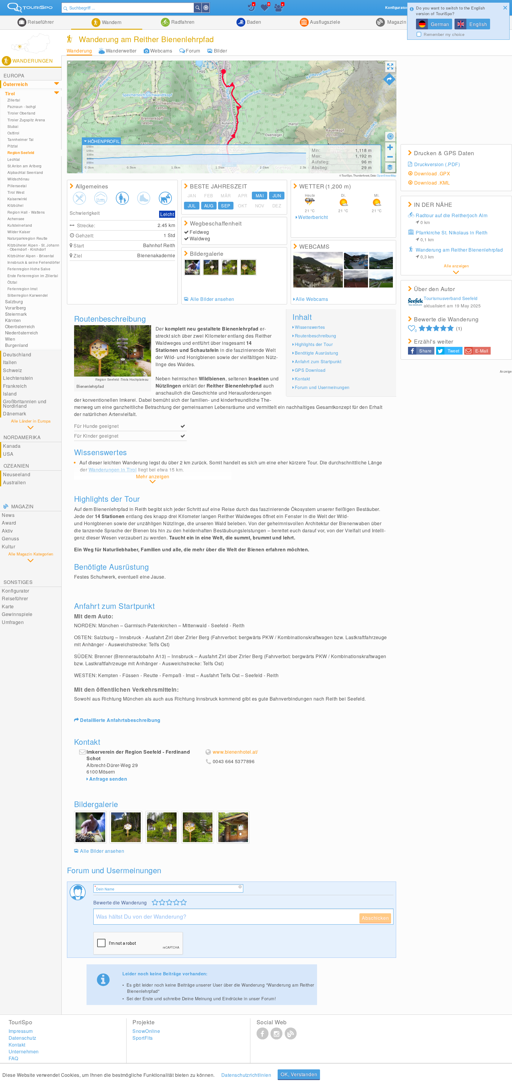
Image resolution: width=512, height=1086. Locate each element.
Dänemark (14, 413)
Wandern (111, 22)
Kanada (11, 445)
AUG (208, 205)
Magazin (396, 21)
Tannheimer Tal (20, 139)
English (478, 24)
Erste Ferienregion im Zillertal (32, 275)
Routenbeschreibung (315, 335)
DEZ (276, 205)
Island (10, 393)
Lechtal (13, 159)
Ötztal (12, 282)
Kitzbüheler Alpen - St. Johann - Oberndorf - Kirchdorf (33, 247)
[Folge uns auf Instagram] (276, 1033)
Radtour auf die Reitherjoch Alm (451, 218)
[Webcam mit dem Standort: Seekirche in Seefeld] (381, 260)
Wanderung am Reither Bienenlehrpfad (459, 253)
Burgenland (16, 345)
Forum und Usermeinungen (322, 387)
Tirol (10, 93)
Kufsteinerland (19, 225)
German (440, 24)
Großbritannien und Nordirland (25, 403)
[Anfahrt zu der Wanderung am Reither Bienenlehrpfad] (389, 79)
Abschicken (375, 917)
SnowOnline (146, 1031)
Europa (14, 75)
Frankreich (15, 385)
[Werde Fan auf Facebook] (262, 1033)
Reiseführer (40, 21)
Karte (8, 606)
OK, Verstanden (299, 1074)
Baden (253, 21)
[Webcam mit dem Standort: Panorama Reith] (318, 270)
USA (8, 453)
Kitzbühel (15, 205)
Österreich (15, 84)
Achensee (16, 218)
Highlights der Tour (314, 344)
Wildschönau (18, 178)
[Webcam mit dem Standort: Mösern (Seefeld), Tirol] (356, 279)
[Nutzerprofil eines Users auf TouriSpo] (415, 302)
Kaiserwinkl (17, 198)
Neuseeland (16, 474)
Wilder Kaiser (19, 231)
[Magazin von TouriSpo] (291, 1033)
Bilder (220, 50)
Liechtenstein (18, 377)
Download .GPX (432, 173)
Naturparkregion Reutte (27, 238)
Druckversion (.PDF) (437, 164)
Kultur (8, 546)
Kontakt (302, 378)
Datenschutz (22, 1037)
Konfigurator (15, 590)
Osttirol (13, 132)
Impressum (21, 1031)
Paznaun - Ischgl (21, 106)
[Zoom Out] (390, 156)
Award (9, 522)
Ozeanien (16, 465)
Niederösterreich (21, 333)
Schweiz (12, 370)
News (8, 515)
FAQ (13, 1058)
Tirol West (16, 192)
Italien (10, 362)
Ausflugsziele (324, 21)
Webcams (161, 50)
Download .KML (432, 182)
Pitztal (12, 145)
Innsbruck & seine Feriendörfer (33, 262)
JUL (192, 205)
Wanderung (79, 50)
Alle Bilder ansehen (212, 299)
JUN (277, 195)
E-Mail (481, 350)
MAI (260, 195)
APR (242, 195)
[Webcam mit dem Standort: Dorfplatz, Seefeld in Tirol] (356, 260)
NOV (259, 205)
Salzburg (14, 301)
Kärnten (13, 320)
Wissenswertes (310, 327)
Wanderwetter (121, 50)
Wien (10, 339)
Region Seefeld (20, 152)
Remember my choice (444, 34)
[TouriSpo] (30, 9)
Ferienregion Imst (22, 288)
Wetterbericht (313, 217)
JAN (192, 195)
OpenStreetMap (386, 175)
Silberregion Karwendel (27, 295)
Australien (14, 482)
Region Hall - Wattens (26, 212)
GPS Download (310, 370)
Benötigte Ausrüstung (316, 353)
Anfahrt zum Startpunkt (318, 361)
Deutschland (17, 354)
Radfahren (182, 21)
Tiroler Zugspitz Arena (26, 119)
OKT (242, 205)
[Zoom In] (390, 147)
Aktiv (7, 530)
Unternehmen (24, 1051)
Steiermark (16, 314)
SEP (225, 205)
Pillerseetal (17, 185)
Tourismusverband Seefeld (450, 298)
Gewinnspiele (17, 614)
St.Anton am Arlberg (24, 165)
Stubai (12, 126)
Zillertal (13, 99)
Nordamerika (22, 437)
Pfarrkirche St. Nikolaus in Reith (451, 235)
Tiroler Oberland (21, 112)
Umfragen (13, 622)
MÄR (226, 195)
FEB (208, 195)
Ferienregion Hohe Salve (28, 268)
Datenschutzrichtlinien (246, 1074)
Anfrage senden (108, 778)
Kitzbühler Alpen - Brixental (30, 255)
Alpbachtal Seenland (25, 172)
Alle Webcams (312, 299)
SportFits (142, 1037)
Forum (193, 50)
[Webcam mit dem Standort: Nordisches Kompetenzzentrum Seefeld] (381, 279)
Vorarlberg (15, 308)
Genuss (10, 538)
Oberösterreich (20, 326)
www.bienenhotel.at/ (235, 752)
